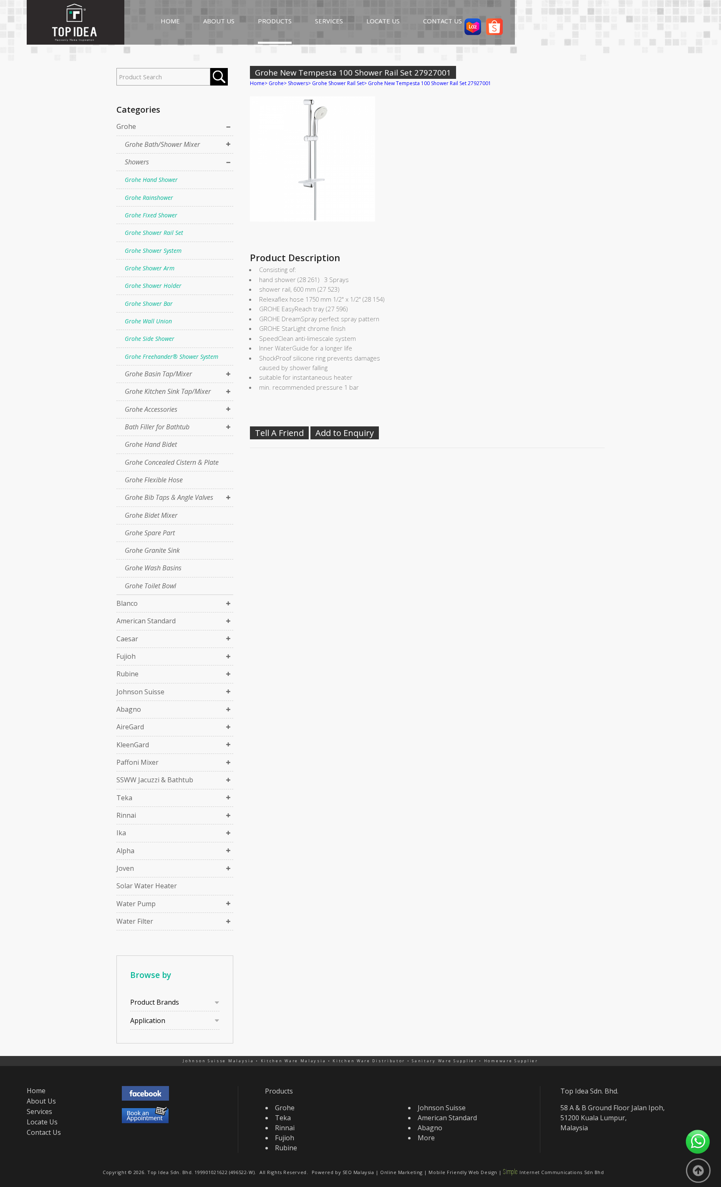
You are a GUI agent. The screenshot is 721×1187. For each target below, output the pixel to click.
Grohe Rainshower (149, 198)
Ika (121, 832)
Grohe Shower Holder (153, 286)
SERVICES (329, 21)
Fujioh (126, 656)
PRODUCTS (275, 21)
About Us (41, 1101)
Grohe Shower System (153, 251)
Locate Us (42, 1122)
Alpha (125, 850)
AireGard (130, 726)
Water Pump (136, 903)
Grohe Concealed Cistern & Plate (172, 462)
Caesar (127, 638)
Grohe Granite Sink (152, 550)
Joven (125, 868)
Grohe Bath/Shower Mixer (162, 144)
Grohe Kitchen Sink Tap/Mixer (168, 391)
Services (39, 1111)
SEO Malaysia (358, 1172)
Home (257, 83)
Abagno (128, 709)
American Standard (146, 620)
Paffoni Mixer (137, 762)
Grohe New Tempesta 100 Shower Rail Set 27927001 (429, 83)
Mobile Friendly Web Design (463, 1172)
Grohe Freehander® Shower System (171, 356)
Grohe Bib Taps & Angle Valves (169, 497)
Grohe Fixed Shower (151, 215)
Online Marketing (401, 1172)
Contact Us (44, 1132)
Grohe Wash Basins (153, 567)
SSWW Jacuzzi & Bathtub (154, 779)
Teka (124, 797)
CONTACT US (442, 21)
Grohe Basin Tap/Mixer (158, 373)
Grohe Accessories (151, 409)
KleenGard (132, 744)
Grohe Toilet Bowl (150, 585)
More (426, 1137)
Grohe (126, 126)
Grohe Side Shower (149, 339)
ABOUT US (218, 21)
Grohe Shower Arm (149, 268)
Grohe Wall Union (148, 321)
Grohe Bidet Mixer (151, 515)
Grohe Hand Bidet (151, 444)
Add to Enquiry (344, 433)
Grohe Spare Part (150, 532)
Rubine (127, 673)
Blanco (127, 603)
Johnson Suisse (140, 691)
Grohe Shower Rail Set (154, 233)
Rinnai (126, 815)
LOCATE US (383, 21)
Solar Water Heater (146, 885)
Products (279, 1091)
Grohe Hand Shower (151, 180)
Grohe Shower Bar (149, 303)
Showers (137, 161)
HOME (170, 21)
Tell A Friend (279, 433)
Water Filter (134, 921)
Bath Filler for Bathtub (157, 426)
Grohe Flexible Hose (154, 479)
